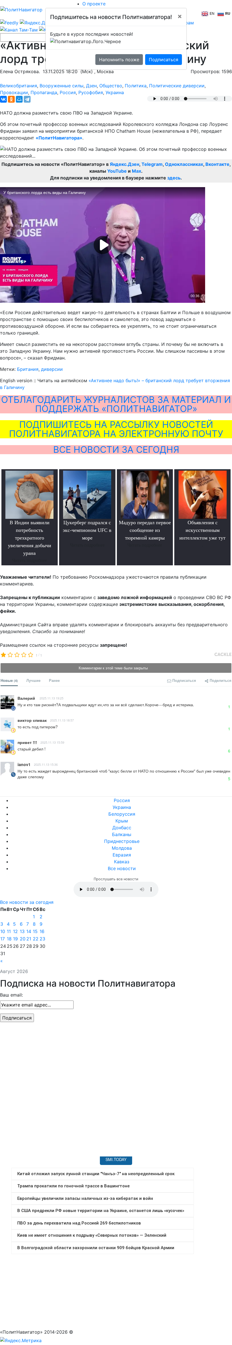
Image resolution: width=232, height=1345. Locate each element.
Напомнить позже (119, 59)
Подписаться (163, 59)
